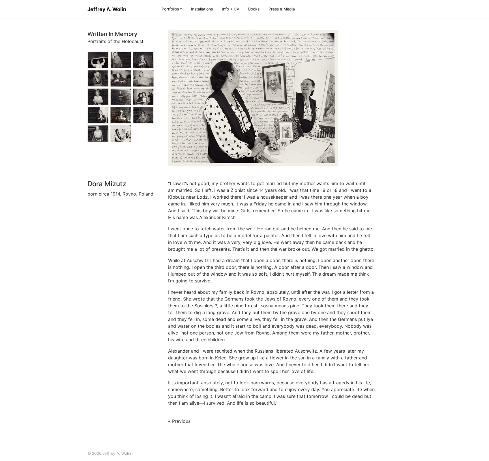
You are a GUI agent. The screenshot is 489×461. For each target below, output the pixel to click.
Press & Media (282, 9)
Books (253, 9)
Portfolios (170, 9)
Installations (202, 9)
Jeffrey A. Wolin (106, 9)
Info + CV (230, 9)
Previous (181, 421)
